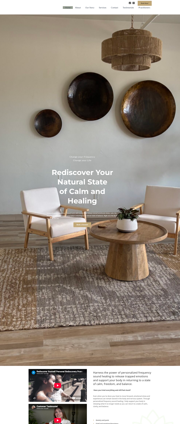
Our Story (89, 7)
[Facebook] (130, 3)
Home (68, 7)
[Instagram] (133, 3)
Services (102, 7)
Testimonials (128, 7)
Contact (114, 7)
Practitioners (144, 7)
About (78, 7)
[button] (144, 3)
